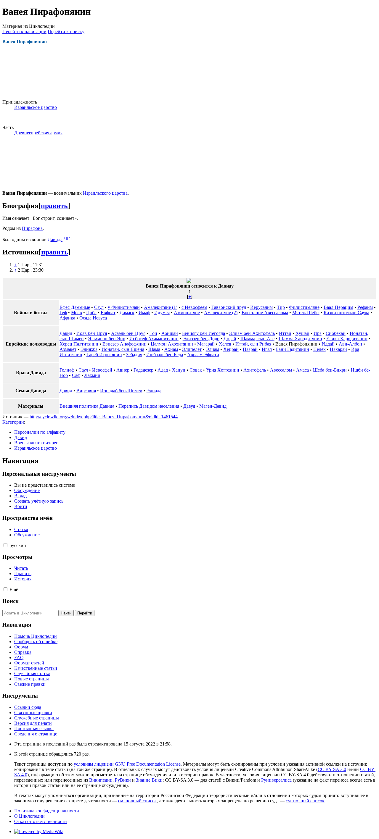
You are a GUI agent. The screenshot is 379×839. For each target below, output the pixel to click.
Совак (196, 369)
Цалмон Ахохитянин (172, 343)
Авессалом (281, 369)
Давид (66, 333)
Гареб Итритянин (104, 354)
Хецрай (231, 349)
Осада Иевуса (93, 317)
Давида (55, 239)
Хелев (225, 343)
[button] (5, 545)
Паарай (250, 349)
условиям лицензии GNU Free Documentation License (127, 764)
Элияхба (89, 349)
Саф (76, 375)
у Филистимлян (124, 307)
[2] (69, 238)
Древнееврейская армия (38, 132)
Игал (267, 349)
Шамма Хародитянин (300, 338)
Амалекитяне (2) (220, 312)
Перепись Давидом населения (148, 406)
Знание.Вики (149, 779)
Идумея (162, 312)
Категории (13, 422)
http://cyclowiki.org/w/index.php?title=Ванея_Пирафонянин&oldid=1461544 (104, 416)
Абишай (169, 333)
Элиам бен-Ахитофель (252, 333)
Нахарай (338, 349)
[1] (64, 238)
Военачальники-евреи (36, 442)
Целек (319, 349)
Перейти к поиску (66, 31)
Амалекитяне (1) (160, 307)
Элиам (212, 349)
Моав (76, 312)
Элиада (154, 390)
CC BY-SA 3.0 (332, 769)
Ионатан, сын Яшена (123, 349)
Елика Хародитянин (346, 338)
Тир (281, 307)
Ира (318, 333)
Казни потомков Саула (346, 312)
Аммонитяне (187, 312)
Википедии (101, 779)
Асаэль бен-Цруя (128, 333)
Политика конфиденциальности (46, 810)
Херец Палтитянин (79, 343)
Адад (163, 369)
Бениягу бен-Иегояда (203, 333)
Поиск (10, 601)
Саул (99, 307)
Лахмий (92, 375)
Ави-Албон (350, 343)
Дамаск (127, 312)
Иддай (328, 343)
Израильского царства (105, 193)
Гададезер (143, 369)
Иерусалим (261, 307)
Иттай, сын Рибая (253, 343)
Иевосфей (102, 369)
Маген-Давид (213, 406)
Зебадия (134, 354)
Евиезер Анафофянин (124, 343)
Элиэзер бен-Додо (201, 338)
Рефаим (365, 307)
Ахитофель (254, 369)
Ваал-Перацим (338, 307)
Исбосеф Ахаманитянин (154, 338)
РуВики (123, 779)
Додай (230, 338)
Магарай (206, 343)
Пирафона (32, 228)
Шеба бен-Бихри (330, 369)
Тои (153, 333)
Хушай (302, 333)
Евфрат (108, 312)
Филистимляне (304, 307)
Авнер (122, 369)
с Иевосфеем (194, 307)
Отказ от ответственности (40, 821)
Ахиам (171, 349)
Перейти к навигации (24, 31)
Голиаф (67, 369)
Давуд (189, 406)
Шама (154, 349)
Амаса (302, 369)
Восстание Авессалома (265, 312)
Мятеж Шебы (305, 312)
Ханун (178, 369)
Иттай (285, 333)
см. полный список (137, 800)
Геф (63, 312)
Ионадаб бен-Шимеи (121, 390)
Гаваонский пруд (228, 307)
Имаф (144, 312)
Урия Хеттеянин (222, 369)
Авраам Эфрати (203, 354)
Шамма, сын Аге (257, 338)
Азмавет (68, 349)
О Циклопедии (29, 816)
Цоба (91, 312)
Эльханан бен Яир (106, 338)
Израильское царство (35, 107)
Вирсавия (86, 390)
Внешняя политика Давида (87, 406)
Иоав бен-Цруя (91, 333)
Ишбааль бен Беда (164, 354)
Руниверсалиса (276, 779)
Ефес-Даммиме (75, 307)
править (54, 205)
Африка (67, 317)
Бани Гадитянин (292, 349)
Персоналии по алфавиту (39, 432)
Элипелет (192, 349)
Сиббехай (336, 333)
